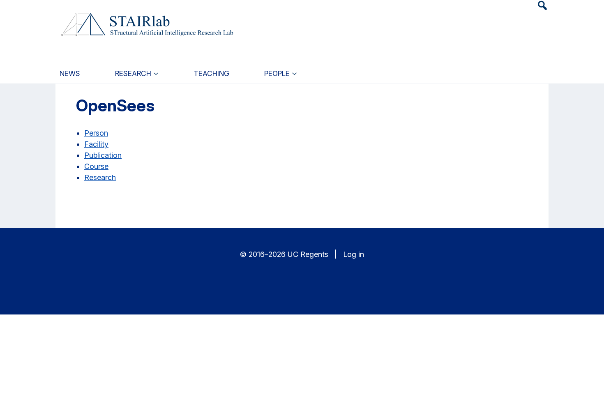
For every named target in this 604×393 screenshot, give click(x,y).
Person (96, 133)
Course (96, 166)
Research (100, 177)
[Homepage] (146, 19)
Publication (103, 155)
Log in (353, 254)
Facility (96, 144)
